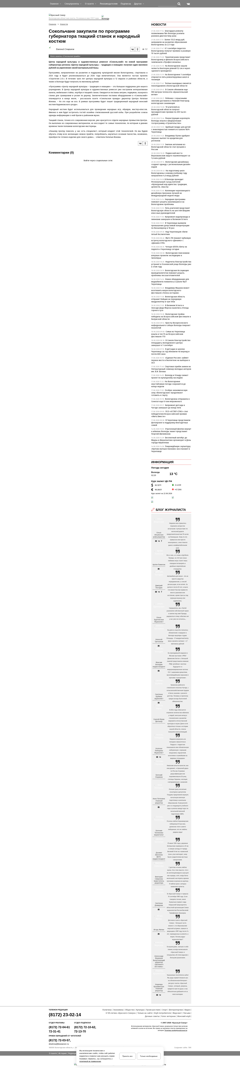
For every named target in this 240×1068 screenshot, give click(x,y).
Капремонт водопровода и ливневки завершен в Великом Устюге (170, 218)
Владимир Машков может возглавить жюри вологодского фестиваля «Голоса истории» (170, 290)
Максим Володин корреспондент (159, 664)
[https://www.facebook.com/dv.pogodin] (161, 592)
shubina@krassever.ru (59, 1044)
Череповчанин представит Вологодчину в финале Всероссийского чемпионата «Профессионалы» (170, 59)
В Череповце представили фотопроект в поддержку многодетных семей (170, 422)
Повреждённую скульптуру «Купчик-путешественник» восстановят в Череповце (170, 449)
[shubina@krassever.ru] (159, 703)
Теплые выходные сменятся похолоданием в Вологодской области (171, 84)
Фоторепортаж (176, 1010)
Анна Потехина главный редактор (159, 801)
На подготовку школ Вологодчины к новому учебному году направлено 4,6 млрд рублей (169, 173)
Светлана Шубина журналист (158, 696)
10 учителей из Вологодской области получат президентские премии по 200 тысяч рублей (168, 111)
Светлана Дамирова (159, 904)
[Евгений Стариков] (52, 49)
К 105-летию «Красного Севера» (121, 1013)
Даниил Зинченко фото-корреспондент (159, 856)
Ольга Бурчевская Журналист (159, 619)
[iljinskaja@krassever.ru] (156, 541)
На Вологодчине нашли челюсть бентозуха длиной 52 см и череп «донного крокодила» (170, 68)
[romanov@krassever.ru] (159, 671)
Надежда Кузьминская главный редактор (159, 987)
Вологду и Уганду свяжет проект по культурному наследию (169, 376)
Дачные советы (152, 1016)
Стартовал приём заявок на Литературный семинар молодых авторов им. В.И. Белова (171, 369)
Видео (187, 1010)
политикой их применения (90, 1061)
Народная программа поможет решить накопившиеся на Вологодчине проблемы (168, 201)
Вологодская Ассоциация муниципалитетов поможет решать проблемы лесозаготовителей (170, 273)
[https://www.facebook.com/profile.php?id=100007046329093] (161, 541)
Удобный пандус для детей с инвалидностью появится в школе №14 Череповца (170, 129)
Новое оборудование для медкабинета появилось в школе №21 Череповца (170, 281)
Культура (140, 1010)
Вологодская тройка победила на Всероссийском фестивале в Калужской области (171, 316)
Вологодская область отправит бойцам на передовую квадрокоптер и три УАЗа (168, 299)
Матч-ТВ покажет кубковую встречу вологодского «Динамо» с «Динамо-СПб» (171, 240)
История (62, 1053)
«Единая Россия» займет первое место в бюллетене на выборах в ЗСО (170, 360)
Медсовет (177, 1013)
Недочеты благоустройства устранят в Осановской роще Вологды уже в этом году (171, 264)
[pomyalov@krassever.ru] (159, 569)
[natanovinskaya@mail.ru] (157, 757)
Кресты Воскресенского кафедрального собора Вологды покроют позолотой (170, 325)
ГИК (189, 1048)
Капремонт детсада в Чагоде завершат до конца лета (168, 406)
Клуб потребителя (162, 1013)
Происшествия (153, 1010)
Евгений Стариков (65, 49)
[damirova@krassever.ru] (159, 909)
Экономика (118, 1010)
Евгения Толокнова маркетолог (159, 833)
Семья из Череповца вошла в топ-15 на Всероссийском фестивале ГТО (168, 334)
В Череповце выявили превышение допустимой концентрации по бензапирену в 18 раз (170, 225)
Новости (64, 24)
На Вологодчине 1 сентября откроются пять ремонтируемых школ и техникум (171, 77)
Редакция (72, 1053)
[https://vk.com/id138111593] (159, 541)
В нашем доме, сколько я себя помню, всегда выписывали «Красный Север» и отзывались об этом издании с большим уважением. (177, 952)
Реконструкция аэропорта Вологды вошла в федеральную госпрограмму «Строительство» (170, 120)
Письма (186, 1013)
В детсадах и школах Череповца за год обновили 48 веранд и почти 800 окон (170, 351)
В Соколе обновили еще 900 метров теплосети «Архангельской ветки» (169, 92)
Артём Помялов (159, 565)
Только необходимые (149, 1056)
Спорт (164, 1010)
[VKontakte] (98, 164)
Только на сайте (145, 1013)
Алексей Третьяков (159, 640)
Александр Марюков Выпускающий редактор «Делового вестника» (159, 961)
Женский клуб (183, 1016)
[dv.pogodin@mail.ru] (156, 592)
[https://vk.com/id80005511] (160, 995)
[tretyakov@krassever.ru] (159, 646)
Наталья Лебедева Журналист (158, 750)
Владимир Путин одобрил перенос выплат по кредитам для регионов (170, 138)
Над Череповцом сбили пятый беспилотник (169, 233)
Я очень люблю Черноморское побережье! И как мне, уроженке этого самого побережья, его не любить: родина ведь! (177, 826)
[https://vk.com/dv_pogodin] (159, 592)
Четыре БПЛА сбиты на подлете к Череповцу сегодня (169, 248)
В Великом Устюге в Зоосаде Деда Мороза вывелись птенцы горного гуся (170, 308)
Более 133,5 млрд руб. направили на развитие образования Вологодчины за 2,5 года (169, 42)
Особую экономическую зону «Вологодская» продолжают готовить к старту (169, 392)
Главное (52, 24)
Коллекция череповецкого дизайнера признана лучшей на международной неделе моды (170, 193)
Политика (107, 1010)
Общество (129, 1010)
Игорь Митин (159, 930)
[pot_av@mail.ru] (159, 807)
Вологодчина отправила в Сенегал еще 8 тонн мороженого (170, 400)
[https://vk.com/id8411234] (160, 757)
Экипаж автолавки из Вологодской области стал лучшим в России (168, 147)
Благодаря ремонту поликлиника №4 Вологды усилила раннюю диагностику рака (167, 33)
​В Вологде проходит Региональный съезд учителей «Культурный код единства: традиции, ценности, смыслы (169, 183)
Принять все (127, 1056)
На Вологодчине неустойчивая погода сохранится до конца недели (168, 384)
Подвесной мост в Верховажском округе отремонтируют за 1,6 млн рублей (170, 155)
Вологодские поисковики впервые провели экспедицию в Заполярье (170, 255)
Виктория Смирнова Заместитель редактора (159, 880)
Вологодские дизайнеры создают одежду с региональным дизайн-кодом (171, 164)
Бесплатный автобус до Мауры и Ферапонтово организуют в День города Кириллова (171, 440)
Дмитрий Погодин (158, 587)
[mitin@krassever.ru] (159, 934)
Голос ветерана (168, 1016)
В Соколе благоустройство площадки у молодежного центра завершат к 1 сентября (170, 342)
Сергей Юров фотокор (159, 720)
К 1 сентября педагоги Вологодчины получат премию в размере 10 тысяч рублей (171, 51)
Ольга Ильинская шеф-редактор (159, 535)
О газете (53, 1053)
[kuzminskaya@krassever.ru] (157, 995)
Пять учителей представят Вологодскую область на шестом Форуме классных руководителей (170, 210)
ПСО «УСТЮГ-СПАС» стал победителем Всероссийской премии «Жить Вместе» (169, 414)
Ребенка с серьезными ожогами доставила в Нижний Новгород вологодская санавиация (170, 100)
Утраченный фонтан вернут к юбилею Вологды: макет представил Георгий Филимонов (171, 431)
